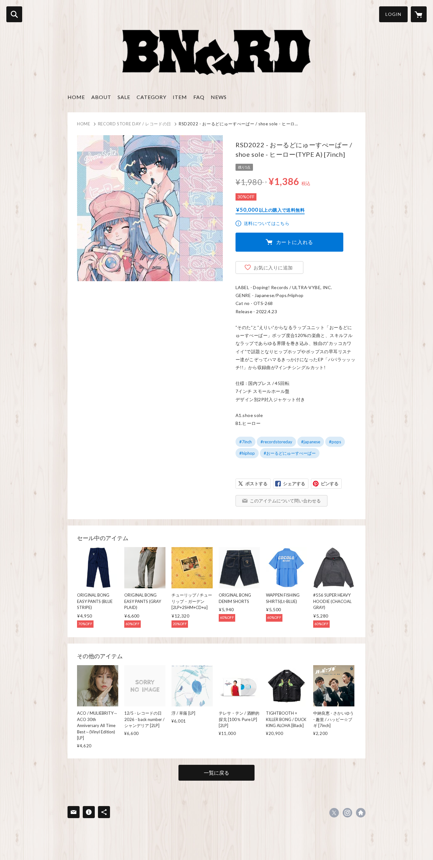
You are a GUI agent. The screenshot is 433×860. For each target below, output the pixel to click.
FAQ (198, 97)
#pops (335, 441)
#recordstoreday (276, 441)
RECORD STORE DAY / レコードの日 (134, 123)
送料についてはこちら (266, 223)
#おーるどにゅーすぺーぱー (290, 453)
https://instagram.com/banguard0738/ (347, 812)
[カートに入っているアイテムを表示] (419, 14)
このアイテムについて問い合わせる (285, 500)
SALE (124, 97)
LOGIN (393, 14)
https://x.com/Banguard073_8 (334, 812)
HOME (76, 97)
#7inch (245, 441)
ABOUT (101, 97)
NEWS (219, 97)
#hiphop (247, 453)
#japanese (310, 441)
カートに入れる (294, 242)
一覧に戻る (216, 773)
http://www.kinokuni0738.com (360, 812)
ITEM (180, 97)
